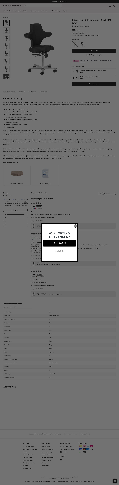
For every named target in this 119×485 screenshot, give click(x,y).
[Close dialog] (75, 226)
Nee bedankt (60, 251)
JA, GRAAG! (59, 243)
